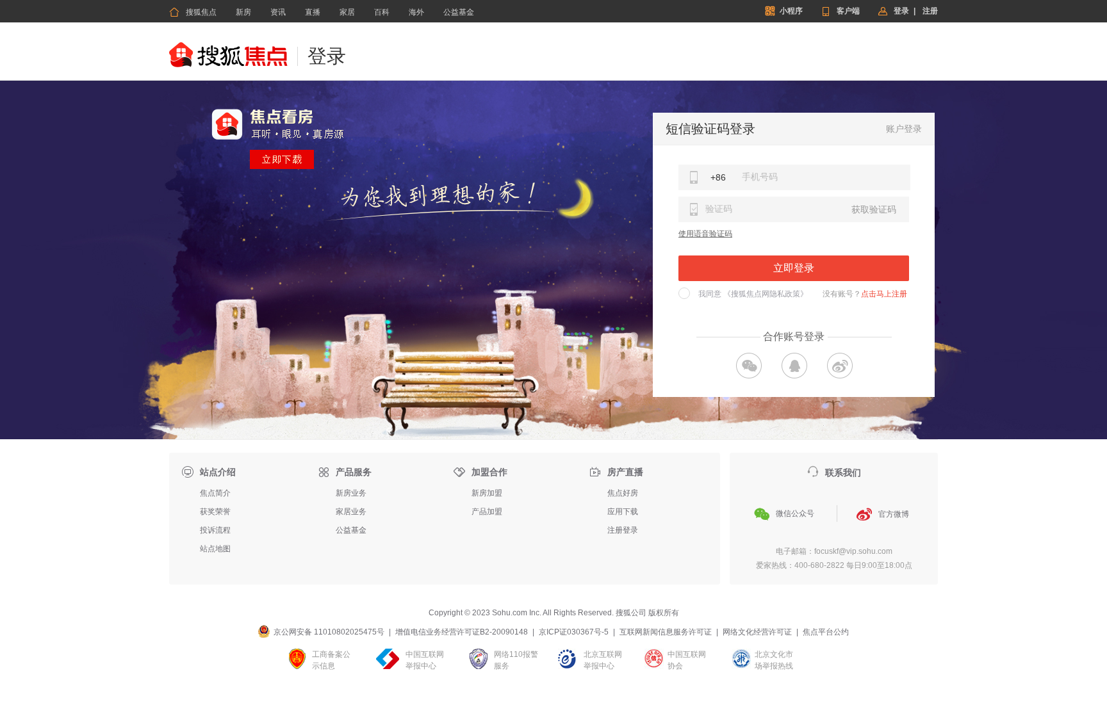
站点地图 (215, 548)
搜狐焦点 (193, 12)
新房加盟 (487, 493)
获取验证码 (873, 209)
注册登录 (622, 530)
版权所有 (663, 612)
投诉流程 (215, 530)
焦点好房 (622, 493)
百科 (382, 12)
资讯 (278, 12)
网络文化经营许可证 (757, 631)
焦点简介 (215, 493)
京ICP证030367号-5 (574, 631)
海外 (416, 12)
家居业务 (351, 511)
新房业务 (351, 493)
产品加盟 (487, 511)
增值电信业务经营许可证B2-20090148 (461, 631)
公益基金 (458, 12)
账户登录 (904, 129)
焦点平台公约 (826, 631)
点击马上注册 (884, 293)
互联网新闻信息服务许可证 (665, 631)
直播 (312, 12)
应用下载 (622, 511)
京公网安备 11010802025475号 (329, 631)
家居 (347, 12)
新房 (243, 12)
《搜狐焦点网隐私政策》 (765, 293)
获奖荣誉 (215, 511)
